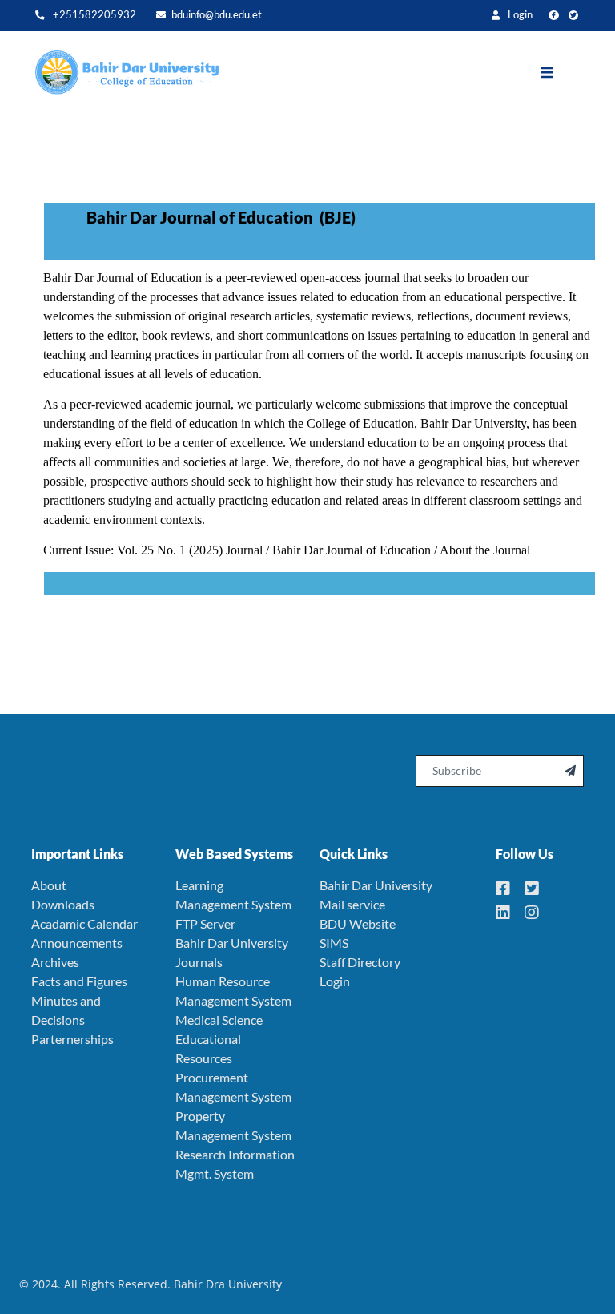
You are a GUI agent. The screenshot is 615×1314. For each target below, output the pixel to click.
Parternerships (72, 1038)
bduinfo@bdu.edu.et (216, 15)
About (48, 885)
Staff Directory (360, 961)
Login (519, 15)
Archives (55, 961)
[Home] (119, 73)
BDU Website (358, 923)
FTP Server (205, 923)
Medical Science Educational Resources (219, 1039)
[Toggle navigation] (558, 73)
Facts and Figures (79, 981)
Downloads (62, 904)
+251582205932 (93, 15)
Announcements (77, 942)
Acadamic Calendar (84, 923)
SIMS (334, 942)
